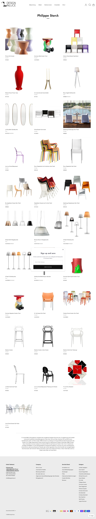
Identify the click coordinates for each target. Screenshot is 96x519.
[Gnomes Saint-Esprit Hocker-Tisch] (77, 261)
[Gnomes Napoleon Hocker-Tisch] (19, 298)
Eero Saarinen (82, 497)
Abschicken (48, 267)
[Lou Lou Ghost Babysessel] (19, 151)
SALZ (63, 5)
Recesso (64, 480)
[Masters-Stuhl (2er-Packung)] (77, 334)
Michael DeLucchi (83, 476)
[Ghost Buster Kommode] (48, 114)
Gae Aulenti (81, 469)
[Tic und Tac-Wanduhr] (77, 371)
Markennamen (48, 5)
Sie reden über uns (40, 474)
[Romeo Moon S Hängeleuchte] (48, 224)
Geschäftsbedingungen (67, 469)
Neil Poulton (82, 499)
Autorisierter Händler (41, 469)
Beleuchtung (32, 5)
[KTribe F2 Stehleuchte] (19, 261)
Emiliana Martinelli (83, 495)
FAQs (63, 474)
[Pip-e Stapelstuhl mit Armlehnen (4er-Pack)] (48, 151)
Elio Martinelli (82, 493)
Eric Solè (81, 480)
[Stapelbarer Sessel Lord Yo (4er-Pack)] (48, 187)
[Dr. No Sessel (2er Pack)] (48, 298)
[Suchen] (89, 5)
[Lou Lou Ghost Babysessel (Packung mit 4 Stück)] (48, 371)
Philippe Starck (82, 482)
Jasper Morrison (82, 501)
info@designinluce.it (10, 478)
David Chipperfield (83, 471)
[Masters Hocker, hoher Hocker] (48, 334)
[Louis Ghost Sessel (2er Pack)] (19, 408)
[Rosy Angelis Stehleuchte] (77, 77)
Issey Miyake (82, 478)
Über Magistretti (83, 486)
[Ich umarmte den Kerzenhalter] (48, 77)
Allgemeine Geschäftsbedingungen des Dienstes (47, 476)
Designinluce (11, 514)
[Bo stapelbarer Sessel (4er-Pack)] (19, 187)
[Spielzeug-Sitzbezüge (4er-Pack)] (77, 114)
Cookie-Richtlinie (66, 478)
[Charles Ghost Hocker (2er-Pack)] (77, 298)
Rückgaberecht (39, 478)
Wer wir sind (39, 467)
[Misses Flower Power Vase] (19, 77)
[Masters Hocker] (19, 334)
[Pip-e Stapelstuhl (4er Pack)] (77, 151)
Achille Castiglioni (83, 467)
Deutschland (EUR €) (10, 510)
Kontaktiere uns (66, 467)
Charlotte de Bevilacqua (84, 474)
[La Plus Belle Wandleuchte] (19, 114)
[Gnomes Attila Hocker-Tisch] (48, 41)
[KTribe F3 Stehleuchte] (77, 224)
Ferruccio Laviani (83, 484)
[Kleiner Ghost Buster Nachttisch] (77, 41)
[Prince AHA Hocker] (19, 41)
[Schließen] (63, 249)
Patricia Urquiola (82, 488)
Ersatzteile (57, 5)
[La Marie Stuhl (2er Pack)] (19, 371)
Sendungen (65, 471)
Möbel (40, 5)
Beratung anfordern (40, 471)
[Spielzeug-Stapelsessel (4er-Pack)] (77, 187)
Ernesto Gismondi (83, 490)
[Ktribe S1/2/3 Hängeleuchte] (19, 224)
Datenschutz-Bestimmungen (69, 476)
